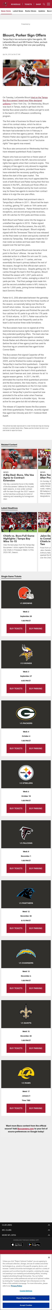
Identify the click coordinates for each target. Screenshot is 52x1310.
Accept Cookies (26, 1305)
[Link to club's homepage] (5, 3)
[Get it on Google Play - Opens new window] (34, 1246)
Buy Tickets (16, 628)
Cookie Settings (26, 1291)
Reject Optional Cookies (26, 1298)
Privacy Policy (16, 1286)
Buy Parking (35, 628)
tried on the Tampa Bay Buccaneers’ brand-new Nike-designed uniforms (25, 100)
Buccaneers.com (25, 1128)
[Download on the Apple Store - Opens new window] (17, 1245)
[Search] (44, 4)
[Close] (49, 1257)
